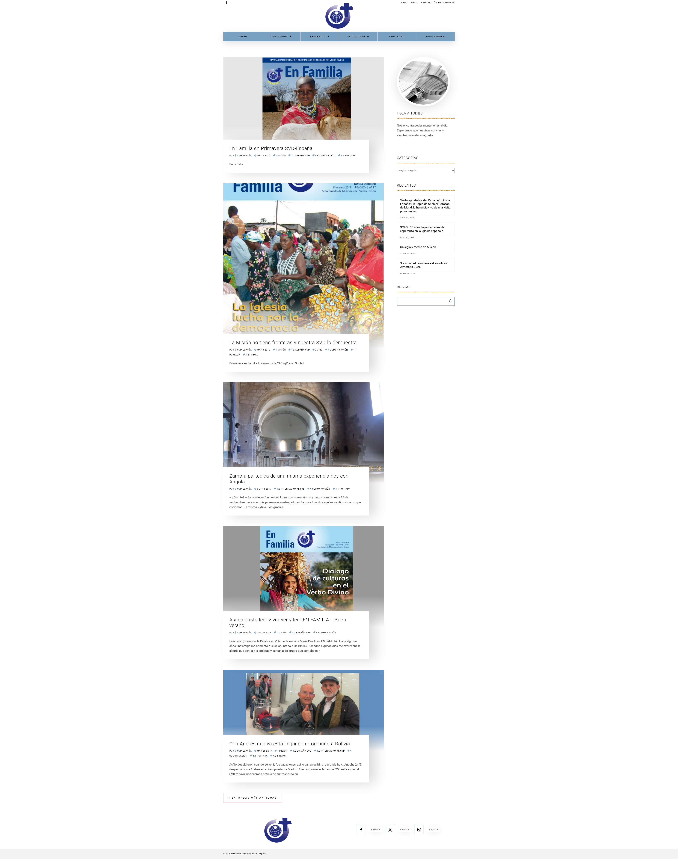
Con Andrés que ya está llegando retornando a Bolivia (289, 744)
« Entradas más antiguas (252, 797)
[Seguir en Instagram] (419, 829)
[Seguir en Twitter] (390, 829)
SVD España (244, 155)
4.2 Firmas (251, 355)
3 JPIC (319, 350)
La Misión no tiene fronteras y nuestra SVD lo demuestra (293, 342)
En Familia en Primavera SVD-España (271, 148)
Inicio (242, 36)
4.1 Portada (348, 155)
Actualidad (356, 36)
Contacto (397, 36)
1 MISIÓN (281, 155)
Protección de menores (438, 3)
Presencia (318, 36)
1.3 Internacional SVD (291, 489)
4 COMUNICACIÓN (325, 155)
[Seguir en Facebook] (361, 829)
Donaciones (435, 36)
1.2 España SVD (300, 155)
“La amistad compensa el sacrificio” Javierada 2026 (424, 265)
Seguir (376, 829)
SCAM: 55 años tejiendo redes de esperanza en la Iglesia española (422, 229)
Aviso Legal (409, 3)
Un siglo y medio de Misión (418, 247)
